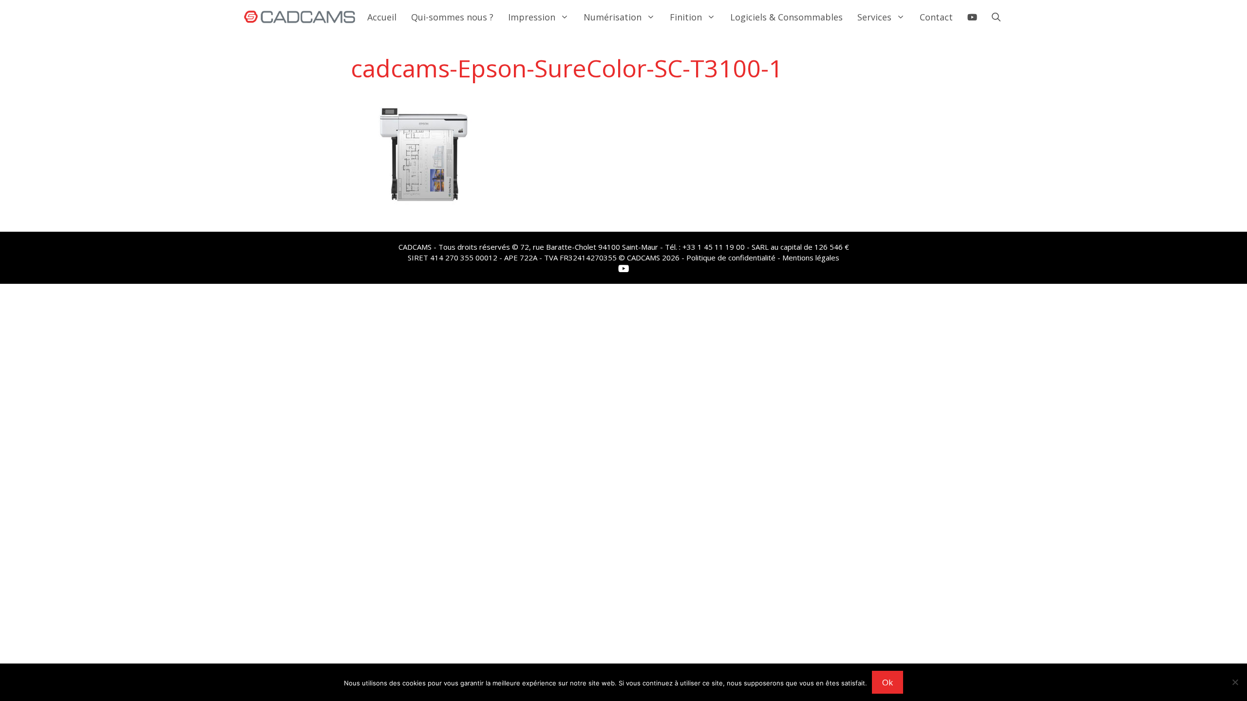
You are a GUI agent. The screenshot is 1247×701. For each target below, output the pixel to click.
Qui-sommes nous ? (452, 17)
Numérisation (613, 17)
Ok (887, 682)
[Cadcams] (300, 17)
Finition (686, 17)
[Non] (1235, 682)
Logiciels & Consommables (786, 17)
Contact (936, 17)
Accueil (382, 17)
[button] (996, 17)
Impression (531, 17)
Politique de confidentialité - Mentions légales (762, 257)
